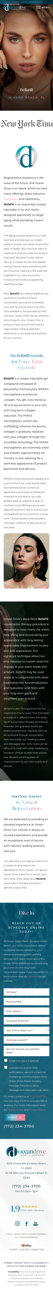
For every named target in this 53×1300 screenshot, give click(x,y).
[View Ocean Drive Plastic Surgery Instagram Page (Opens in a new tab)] (17, 1224)
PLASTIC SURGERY (11, 2)
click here (33, 976)
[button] (38, 7)
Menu (45, 7)
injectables (11, 199)
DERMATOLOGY (36, 2)
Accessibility (40, 1263)
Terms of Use (15, 1109)
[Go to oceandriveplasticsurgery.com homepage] (15, 7)
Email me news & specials (24, 1060)
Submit (12, 1117)
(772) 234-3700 (38, 1096)
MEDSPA (24, 2)
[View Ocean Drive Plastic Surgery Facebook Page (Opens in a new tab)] (26, 1224)
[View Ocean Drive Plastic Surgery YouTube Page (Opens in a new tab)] (35, 1224)
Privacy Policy (22, 1263)
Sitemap (8, 1263)
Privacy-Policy (37, 1109)
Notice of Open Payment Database (26, 1266)
